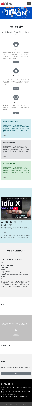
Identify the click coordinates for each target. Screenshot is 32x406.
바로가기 (16, 61)
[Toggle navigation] (29, 3)
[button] (2, 12)
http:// (10, 235)
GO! (16, 373)
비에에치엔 (23, 285)
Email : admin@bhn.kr (9, 394)
